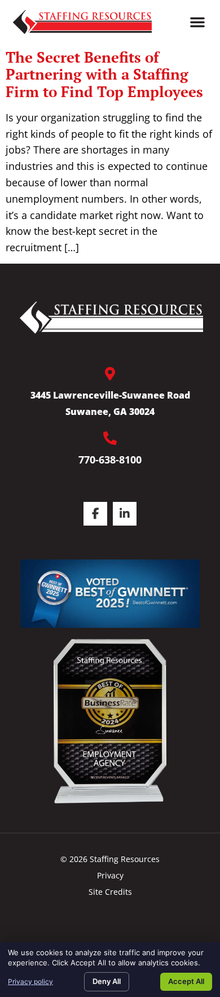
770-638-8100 (110, 459)
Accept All (186, 981)
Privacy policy (30, 981)
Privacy (110, 875)
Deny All (107, 981)
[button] (197, 22)
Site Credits (110, 891)
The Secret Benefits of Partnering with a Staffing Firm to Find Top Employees (104, 74)
